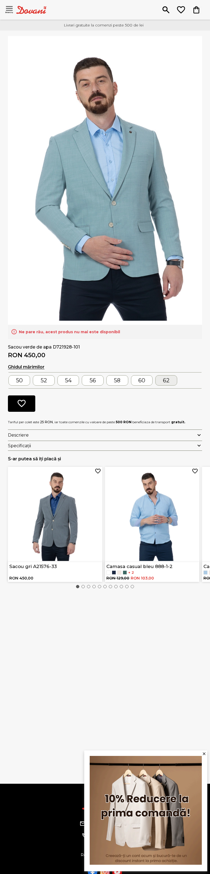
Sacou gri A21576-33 (33, 566)
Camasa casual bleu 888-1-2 (139, 566)
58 (117, 380)
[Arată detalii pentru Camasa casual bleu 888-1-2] (152, 514)
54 (68, 380)
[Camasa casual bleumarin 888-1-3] (114, 572)
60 (141, 380)
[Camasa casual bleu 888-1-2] (205, 572)
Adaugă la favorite (98, 471)
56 (93, 380)
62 (166, 380)
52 (44, 380)
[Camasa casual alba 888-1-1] (108, 572)
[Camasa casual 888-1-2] (119, 572)
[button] (77, 586)
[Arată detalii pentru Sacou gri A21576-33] (55, 514)
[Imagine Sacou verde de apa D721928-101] (105, 180)
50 (19, 380)
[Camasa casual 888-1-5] (125, 572)
